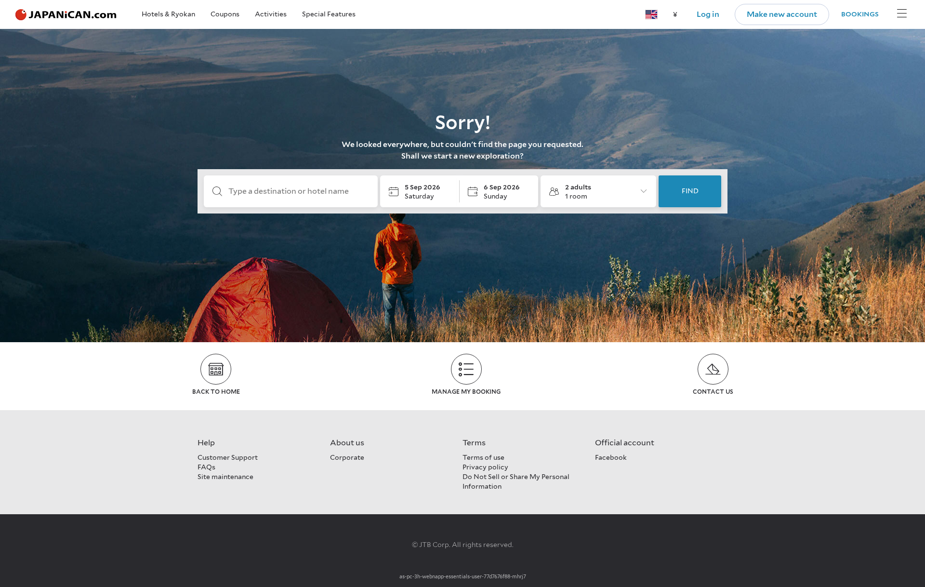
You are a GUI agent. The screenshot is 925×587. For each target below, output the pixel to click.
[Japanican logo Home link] (66, 14)
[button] (651, 14)
